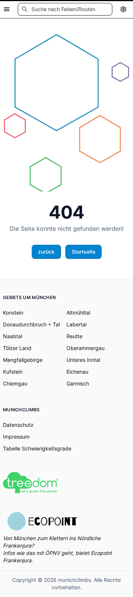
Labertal (76, 324)
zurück (46, 251)
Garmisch (77, 383)
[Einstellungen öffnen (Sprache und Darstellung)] (123, 9)
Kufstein (13, 371)
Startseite (83, 251)
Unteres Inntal (83, 360)
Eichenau (77, 371)
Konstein (13, 312)
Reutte (74, 336)
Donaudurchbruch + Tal (31, 324)
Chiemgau (15, 383)
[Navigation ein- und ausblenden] (6, 9)
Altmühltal (78, 312)
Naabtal (12, 336)
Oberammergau (85, 348)
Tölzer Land (17, 348)
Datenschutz (18, 425)
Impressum (16, 436)
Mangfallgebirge (22, 360)
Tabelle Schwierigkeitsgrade (37, 448)
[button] (65, 9)
